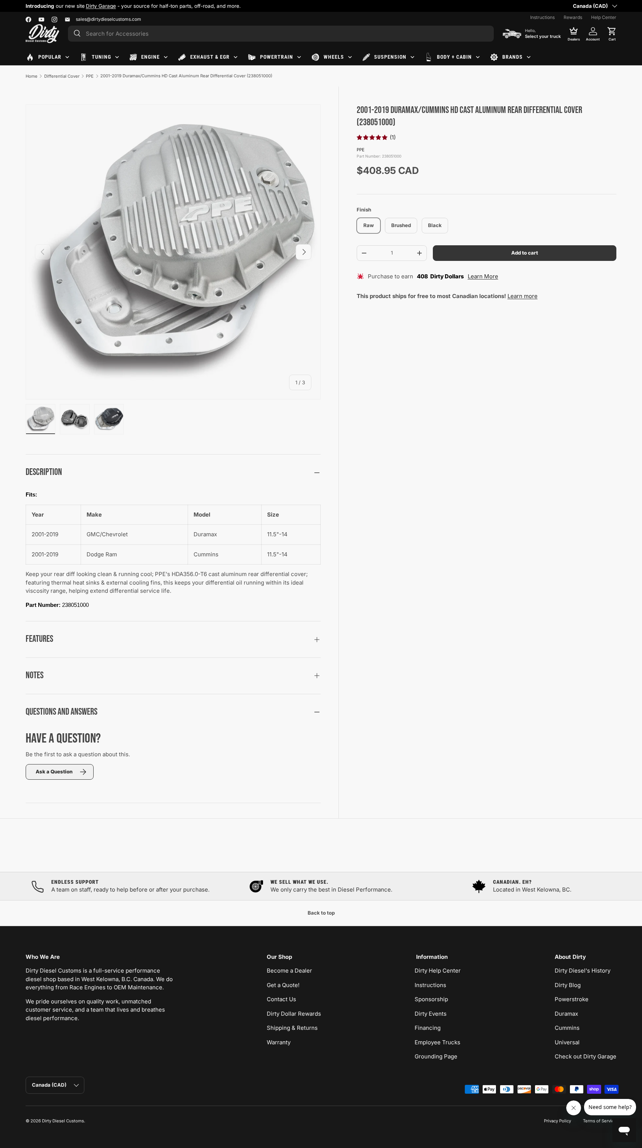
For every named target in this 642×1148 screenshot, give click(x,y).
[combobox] (281, 34)
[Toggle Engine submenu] (165, 57)
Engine (150, 57)
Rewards (573, 17)
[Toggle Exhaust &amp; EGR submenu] (235, 57)
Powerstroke (571, 999)
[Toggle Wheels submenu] (350, 57)
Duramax (566, 1013)
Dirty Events (431, 1013)
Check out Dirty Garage (585, 1056)
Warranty (279, 1042)
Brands (512, 57)
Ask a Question (54, 772)
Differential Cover (62, 76)
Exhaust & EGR (210, 57)
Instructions (542, 17)
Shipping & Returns (292, 1027)
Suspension (390, 57)
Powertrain (276, 57)
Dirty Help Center (438, 970)
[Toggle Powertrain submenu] (299, 57)
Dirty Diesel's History (582, 970)
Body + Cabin (454, 57)
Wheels (334, 57)
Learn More (483, 276)
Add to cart (524, 253)
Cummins (567, 1027)
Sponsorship (431, 999)
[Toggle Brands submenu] (528, 57)
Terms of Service (599, 1120)
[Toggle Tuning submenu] (117, 57)
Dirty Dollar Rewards (294, 1013)
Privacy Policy (557, 1120)
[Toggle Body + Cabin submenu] (477, 57)
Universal (567, 1042)
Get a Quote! (283, 985)
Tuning (101, 57)
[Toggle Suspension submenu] (412, 57)
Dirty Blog (568, 985)
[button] (612, 33)
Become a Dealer (289, 970)
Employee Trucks (437, 1042)
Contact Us (281, 999)
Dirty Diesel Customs (63, 1120)
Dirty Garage (101, 6)
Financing (428, 1027)
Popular (49, 57)
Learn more (523, 296)
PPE (90, 76)
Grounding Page (436, 1056)
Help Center (603, 17)
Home (32, 76)
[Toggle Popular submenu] (67, 57)
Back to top (321, 913)
